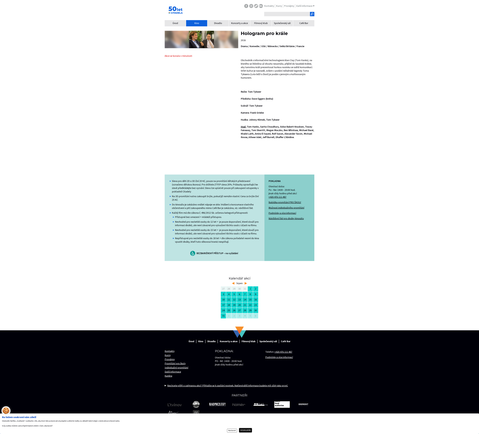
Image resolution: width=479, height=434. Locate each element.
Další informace (173, 372)
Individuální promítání (176, 367)
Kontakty (170, 351)
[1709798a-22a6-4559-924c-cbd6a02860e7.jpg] (201, 39)
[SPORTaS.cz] (256, 6)
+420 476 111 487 (277, 197)
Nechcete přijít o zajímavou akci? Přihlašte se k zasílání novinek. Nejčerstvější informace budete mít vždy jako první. (227, 385)
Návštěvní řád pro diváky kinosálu (286, 218)
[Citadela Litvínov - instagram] (251, 6)
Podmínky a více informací (282, 213)
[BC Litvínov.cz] (261, 6)
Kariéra (168, 376)
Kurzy (168, 355)
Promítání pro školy (175, 363)
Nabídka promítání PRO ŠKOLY (285, 202)
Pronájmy (170, 359)
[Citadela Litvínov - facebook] (246, 6)
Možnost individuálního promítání (286, 208)
